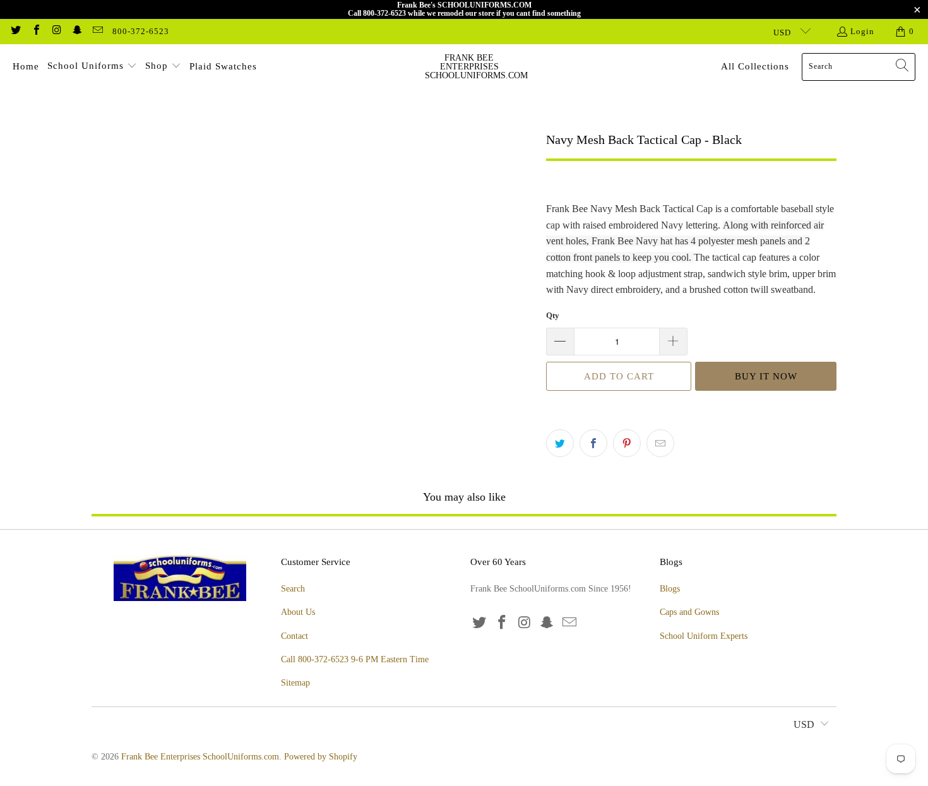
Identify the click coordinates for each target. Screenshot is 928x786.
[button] (92, 67)
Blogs (670, 588)
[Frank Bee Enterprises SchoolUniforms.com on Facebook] (35, 31)
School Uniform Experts (703, 636)
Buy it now (766, 376)
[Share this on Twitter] (560, 443)
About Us (298, 612)
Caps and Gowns (689, 612)
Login (862, 31)
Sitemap (295, 683)
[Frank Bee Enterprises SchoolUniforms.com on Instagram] (56, 31)
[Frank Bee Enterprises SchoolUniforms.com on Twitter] (15, 31)
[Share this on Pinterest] (627, 443)
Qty (552, 315)
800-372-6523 (140, 31)
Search (293, 588)
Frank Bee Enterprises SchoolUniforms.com (200, 756)
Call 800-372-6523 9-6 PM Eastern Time (355, 659)
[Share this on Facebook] (593, 443)
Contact (294, 636)
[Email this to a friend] (660, 443)
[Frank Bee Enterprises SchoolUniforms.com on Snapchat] (76, 31)
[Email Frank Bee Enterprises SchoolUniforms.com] (97, 31)
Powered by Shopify (320, 756)
